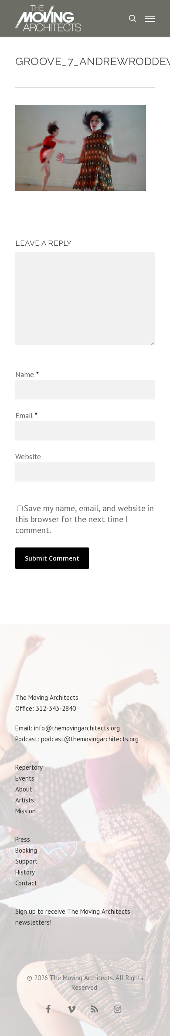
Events (24, 778)
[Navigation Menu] (150, 18)
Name (26, 374)
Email (26, 415)
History (25, 872)
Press (22, 839)
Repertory (29, 767)
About (23, 789)
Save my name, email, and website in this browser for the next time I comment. (84, 519)
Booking (26, 850)
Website (28, 456)
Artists (24, 800)
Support (26, 861)
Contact (26, 883)
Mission (25, 811)
